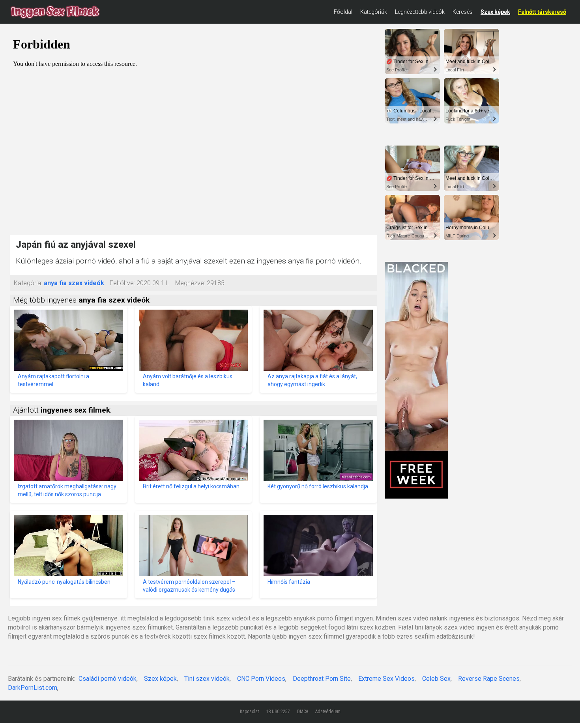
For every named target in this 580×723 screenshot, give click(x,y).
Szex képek (495, 12)
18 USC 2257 (278, 711)
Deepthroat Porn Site (322, 678)
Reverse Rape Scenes (489, 678)
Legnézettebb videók (420, 12)
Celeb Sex (436, 678)
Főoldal (343, 12)
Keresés (463, 12)
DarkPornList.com (32, 687)
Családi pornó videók (108, 678)
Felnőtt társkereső (542, 12)
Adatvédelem (328, 711)
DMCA (302, 711)
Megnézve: (190, 283)
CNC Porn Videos (261, 678)
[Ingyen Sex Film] (55, 12)
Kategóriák (373, 12)
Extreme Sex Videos (386, 678)
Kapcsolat (249, 711)
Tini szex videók (207, 678)
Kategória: (28, 283)
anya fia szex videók (74, 283)
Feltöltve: (122, 283)
